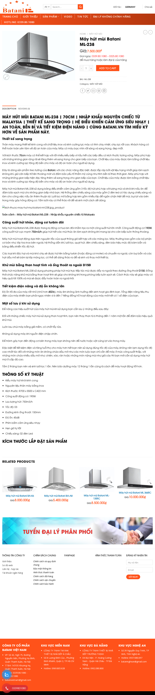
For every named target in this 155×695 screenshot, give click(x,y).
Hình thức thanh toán (43, 572)
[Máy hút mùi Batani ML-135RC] (96, 479)
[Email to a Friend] (93, 90)
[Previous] (2, 492)
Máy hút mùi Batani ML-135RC (96, 497)
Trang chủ (10, 16)
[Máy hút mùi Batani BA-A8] (58, 479)
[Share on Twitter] (88, 90)
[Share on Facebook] (82, 90)
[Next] (152, 492)
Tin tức (82, 16)
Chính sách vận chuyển (44, 580)
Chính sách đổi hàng (43, 576)
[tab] (9, 109)
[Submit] (80, 6)
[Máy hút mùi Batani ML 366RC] (135, 478)
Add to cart (107, 68)
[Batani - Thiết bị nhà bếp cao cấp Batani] (20, 7)
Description (9, 108)
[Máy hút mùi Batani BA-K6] (20, 479)
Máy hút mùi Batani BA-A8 (58, 495)
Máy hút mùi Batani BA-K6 (20, 495)
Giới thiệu (30, 16)
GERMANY (130, 6)
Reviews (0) (24, 108)
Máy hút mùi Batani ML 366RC (135, 492)
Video (68, 16)
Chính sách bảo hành (43, 583)
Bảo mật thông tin (42, 568)
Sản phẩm (50, 16)
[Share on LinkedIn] (104, 90)
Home (83, 33)
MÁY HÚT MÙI (95, 33)
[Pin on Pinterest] (98, 90)
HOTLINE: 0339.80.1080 (19, 22)
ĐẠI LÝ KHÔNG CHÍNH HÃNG (112, 16)
